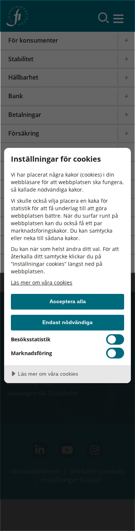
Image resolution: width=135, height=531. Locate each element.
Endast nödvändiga (67, 322)
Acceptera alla (68, 301)
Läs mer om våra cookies (41, 282)
